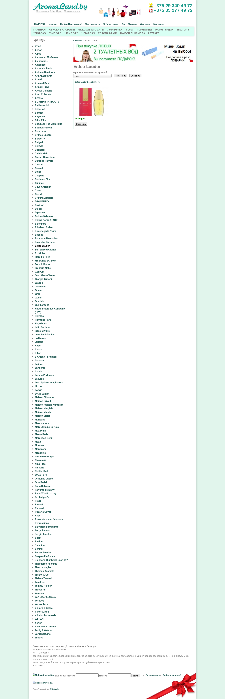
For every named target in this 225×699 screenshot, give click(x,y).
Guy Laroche (42, 305)
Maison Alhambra (132, 33)
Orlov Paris (41, 475)
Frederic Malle (43, 268)
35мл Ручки (114, 29)
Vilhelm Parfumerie (45, 615)
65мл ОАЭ (55, 33)
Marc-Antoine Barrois (47, 427)
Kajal (38, 345)
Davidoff (39, 205)
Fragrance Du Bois (45, 260)
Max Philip (40, 430)
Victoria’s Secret (44, 608)
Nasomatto (41, 460)
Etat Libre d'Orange (45, 249)
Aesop (38, 50)
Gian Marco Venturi (45, 275)
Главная (39, 29)
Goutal (38, 290)
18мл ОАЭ (183, 29)
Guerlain (39, 301)
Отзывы (132, 23)
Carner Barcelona (45, 157)
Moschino (40, 453)
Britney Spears (43, 135)
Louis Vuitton (42, 393)
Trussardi (40, 589)
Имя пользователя (65, 675)
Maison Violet (42, 415)
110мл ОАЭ (71, 33)
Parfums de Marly (45, 489)
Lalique (39, 364)
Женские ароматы (62, 29)
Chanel (39, 168)
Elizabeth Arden (43, 227)
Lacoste (39, 360)
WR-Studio (54, 689)
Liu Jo (38, 386)
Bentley (39, 112)
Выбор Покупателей (71, 23)
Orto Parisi (41, 482)
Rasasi (39, 504)
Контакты (158, 23)
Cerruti (39, 164)
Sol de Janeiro (43, 552)
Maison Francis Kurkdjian (49, 404)
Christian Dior (42, 179)
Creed (38, 194)
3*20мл (130, 29)
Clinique (39, 183)
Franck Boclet (43, 264)
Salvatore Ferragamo (46, 526)
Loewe (38, 390)
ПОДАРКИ (39, 23)
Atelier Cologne (43, 90)
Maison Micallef (43, 412)
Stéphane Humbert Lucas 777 (51, 560)
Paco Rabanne (43, 486)
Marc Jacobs (42, 423)
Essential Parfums (45, 242)
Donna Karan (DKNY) (46, 220)
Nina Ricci (40, 464)
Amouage (40, 64)
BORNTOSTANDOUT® (47, 101)
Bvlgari (39, 142)
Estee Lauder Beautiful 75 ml (87, 82)
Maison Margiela (44, 408)
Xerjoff (38, 623)
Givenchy (40, 286)
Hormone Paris (43, 319)
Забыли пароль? (172, 674)
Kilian (38, 353)
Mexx (38, 441)
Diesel (38, 208)
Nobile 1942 (41, 471)
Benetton (40, 109)
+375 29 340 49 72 (173, 5)
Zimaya (39, 637)
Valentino (40, 593)
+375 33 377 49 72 (173, 10)
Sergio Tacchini (43, 534)
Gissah (39, 283)
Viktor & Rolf (42, 611)
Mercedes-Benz (43, 438)
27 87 (38, 46)
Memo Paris (41, 434)
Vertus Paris (42, 604)
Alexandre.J (41, 61)
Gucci (38, 297)
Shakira (39, 541)
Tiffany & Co (42, 574)
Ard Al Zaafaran (43, 75)
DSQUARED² (42, 201)
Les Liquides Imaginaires (49, 382)
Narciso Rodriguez (45, 456)
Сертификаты (92, 23)
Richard (39, 508)
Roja (37, 515)
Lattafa (153, 33)
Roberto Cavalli (43, 512)
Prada (38, 500)
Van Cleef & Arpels (45, 597)
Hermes (39, 316)
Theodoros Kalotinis (46, 563)
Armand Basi (42, 83)
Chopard (39, 175)
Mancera (40, 419)
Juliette (39, 342)
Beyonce (40, 116)
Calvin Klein (41, 153)
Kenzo (38, 349)
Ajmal (38, 53)
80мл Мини (144, 29)
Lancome (40, 367)
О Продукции (110, 23)
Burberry (40, 138)
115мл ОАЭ (88, 33)
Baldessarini (42, 105)
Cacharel (40, 149)
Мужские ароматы (91, 29)
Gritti (37, 294)
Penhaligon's (42, 497)
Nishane (39, 467)
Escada (39, 234)
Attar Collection (43, 94)
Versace (39, 600)
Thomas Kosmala (44, 571)
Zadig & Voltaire (43, 630)
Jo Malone (40, 338)
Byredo (39, 146)
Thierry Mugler (43, 567)
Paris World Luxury (45, 493)
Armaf (38, 79)
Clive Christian (43, 186)
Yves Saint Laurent (45, 626)
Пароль (103, 675)
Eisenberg (40, 223)
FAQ (123, 23)
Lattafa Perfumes (44, 375)
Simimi (39, 548)
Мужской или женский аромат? (90, 72)
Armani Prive (42, 87)
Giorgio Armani (43, 279)
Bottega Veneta (43, 127)
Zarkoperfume (43, 634)
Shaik (38, 537)
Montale (39, 445)
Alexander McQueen (46, 57)
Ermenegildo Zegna (45, 231)
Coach (38, 190)
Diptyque (40, 212)
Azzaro (39, 98)
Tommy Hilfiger (43, 585)
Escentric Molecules (46, 238)
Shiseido (40, 545)
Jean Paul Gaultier (45, 334)
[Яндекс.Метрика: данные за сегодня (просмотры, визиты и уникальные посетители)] (42, 682)
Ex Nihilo (40, 253)
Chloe (38, 172)
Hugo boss (41, 323)
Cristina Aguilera (44, 197)
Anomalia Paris (43, 68)
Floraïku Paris (42, 257)
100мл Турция (164, 29)
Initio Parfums (42, 327)
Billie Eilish (41, 120)
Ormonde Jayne (44, 478)
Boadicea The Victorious (48, 124)
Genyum (39, 271)
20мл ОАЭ (39, 33)
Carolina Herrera (44, 160)
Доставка (145, 23)
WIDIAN (39, 619)
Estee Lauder (42, 245)
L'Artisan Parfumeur (46, 356)
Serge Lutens (42, 530)
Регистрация (153, 674)
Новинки (52, 23)
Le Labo (39, 378)
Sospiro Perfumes (45, 556)
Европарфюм (107, 33)
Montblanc (41, 449)
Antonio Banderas (45, 72)
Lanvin (38, 371)
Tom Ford (40, 582)
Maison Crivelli (43, 401)
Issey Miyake (42, 330)
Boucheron (41, 131)
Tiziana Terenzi (43, 578)
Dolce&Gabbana (44, 216)
